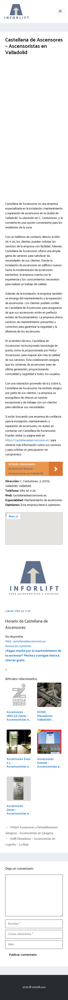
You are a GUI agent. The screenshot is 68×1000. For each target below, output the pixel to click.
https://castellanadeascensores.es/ (27, 440)
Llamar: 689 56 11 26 (18, 611)
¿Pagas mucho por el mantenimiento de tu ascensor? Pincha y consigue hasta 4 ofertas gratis (33, 655)
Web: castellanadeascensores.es (25, 641)
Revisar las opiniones (18, 646)
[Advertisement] (34, 96)
